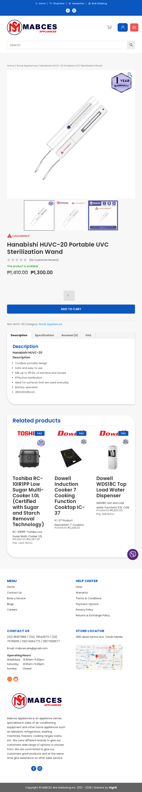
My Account (123, 27)
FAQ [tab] (88, 335)
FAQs (79, 587)
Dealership (78, 3)
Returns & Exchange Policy (93, 615)
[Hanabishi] (18, 236)
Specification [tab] (44, 335)
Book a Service (16, 598)
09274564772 (31, 641)
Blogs (10, 604)
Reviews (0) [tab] (70, 335)
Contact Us (14, 592)
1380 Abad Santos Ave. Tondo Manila (99, 637)
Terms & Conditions (89, 598)
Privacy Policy (84, 609)
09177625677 (51, 641)
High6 (113, 787)
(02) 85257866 (16, 637)
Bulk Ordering (99, 3)
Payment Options (87, 604)
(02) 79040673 (39, 637)
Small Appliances (27, 65)
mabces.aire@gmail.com (31, 648)
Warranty (82, 592)
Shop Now (59, 3)
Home (42, 3)
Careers (12, 609)
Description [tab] (19, 335)
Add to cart (71, 309)
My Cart (109, 27)
